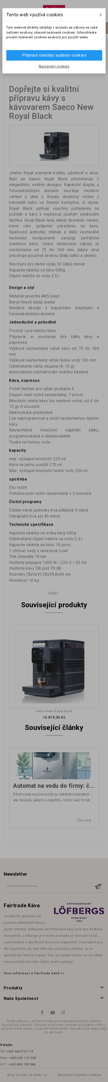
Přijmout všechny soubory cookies (54, 55)
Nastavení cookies (54, 66)
